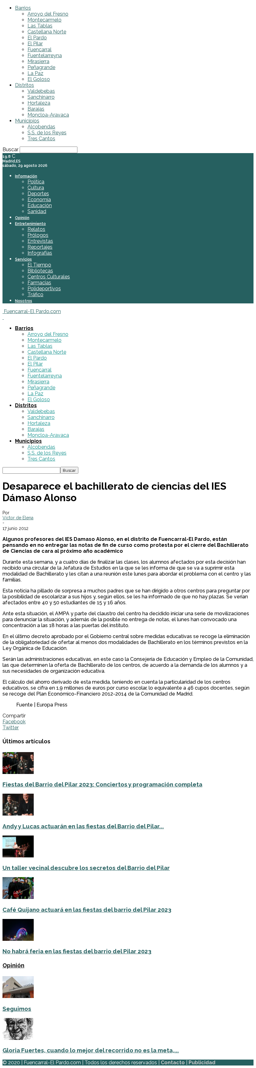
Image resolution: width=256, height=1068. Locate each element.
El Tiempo (39, 265)
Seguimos (16, 1008)
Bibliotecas (40, 271)
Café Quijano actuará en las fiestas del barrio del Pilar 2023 (86, 909)
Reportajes (39, 247)
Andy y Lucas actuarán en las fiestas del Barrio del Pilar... (83, 826)
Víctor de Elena (17, 517)
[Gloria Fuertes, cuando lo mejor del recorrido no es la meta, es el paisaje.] (18, 1038)
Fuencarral (39, 49)
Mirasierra (38, 61)
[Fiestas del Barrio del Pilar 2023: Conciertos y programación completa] (18, 772)
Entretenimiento (30, 224)
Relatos (36, 229)
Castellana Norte (46, 32)
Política (35, 182)
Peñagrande (41, 67)
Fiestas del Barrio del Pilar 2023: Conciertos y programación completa (102, 784)
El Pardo (37, 38)
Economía (39, 199)
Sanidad (36, 211)
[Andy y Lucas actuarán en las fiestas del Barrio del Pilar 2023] (18, 814)
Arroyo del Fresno (47, 14)
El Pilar (35, 44)
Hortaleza (38, 103)
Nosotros (23, 301)
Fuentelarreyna (44, 55)
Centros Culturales (48, 277)
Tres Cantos (41, 139)
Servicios (23, 259)
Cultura (35, 188)
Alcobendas (41, 127)
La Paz (35, 73)
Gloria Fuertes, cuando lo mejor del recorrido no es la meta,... (90, 1050)
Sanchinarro (41, 97)
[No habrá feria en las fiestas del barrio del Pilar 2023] (18, 939)
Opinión (22, 218)
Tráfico (35, 294)
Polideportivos (44, 289)
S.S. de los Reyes (46, 133)
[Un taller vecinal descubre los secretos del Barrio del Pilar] (18, 856)
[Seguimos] (18, 996)
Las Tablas (39, 26)
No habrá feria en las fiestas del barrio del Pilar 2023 (76, 951)
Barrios (23, 8)
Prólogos (37, 235)
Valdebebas (41, 91)
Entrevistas (40, 241)
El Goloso (38, 79)
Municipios (27, 121)
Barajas (35, 109)
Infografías (39, 253)
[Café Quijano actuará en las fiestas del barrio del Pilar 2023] (18, 897)
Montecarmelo (44, 20)
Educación (39, 205)
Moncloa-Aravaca (48, 115)
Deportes (38, 194)
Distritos (24, 85)
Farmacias (39, 283)
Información (26, 176)
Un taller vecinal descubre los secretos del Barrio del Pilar (86, 867)
